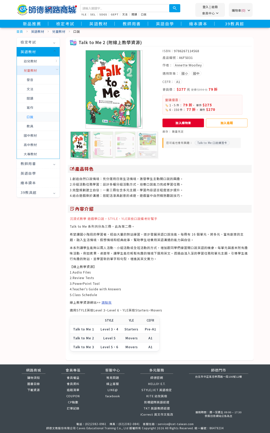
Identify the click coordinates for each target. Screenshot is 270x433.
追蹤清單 (73, 390)
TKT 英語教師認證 (156, 408)
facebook (112, 396)
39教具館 (234, 24)
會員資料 (73, 384)
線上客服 (112, 384)
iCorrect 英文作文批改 (156, 414)
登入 (206, 7)
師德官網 (156, 377)
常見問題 (112, 377)
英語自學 (165, 24)
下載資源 (33, 390)
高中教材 (30, 144)
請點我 (107, 302)
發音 (30, 79)
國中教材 (30, 135)
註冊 (214, 7)
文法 (125, 14)
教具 (30, 126)
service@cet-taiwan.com (176, 424)
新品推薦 (32, 24)
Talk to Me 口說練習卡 (212, 143)
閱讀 (134, 14)
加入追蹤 (227, 123)
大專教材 (30, 154)
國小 (184, 73)
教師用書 (132, 24)
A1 (178, 81)
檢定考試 (65, 24)
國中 (196, 73)
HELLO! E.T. (156, 384)
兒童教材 (58, 31)
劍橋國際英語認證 (156, 402)
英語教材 (98, 24)
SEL (92, 14)
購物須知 (33, 377)
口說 (143, 14)
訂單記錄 (73, 408)
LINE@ (113, 390)
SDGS (103, 14)
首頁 (19, 31)
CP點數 (73, 402)
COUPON (73, 396)
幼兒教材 (30, 61)
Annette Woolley (188, 65)
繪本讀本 (198, 24)
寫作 (30, 107)
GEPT (114, 14)
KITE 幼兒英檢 (156, 396)
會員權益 (73, 377)
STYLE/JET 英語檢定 (157, 390)
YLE (83, 14)
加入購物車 (183, 123)
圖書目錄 (33, 384)
